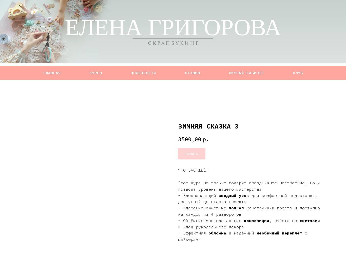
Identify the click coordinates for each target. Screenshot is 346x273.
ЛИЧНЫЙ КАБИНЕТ (246, 72)
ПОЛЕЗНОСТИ (143, 72)
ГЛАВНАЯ (52, 72)
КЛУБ (298, 72)
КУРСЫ (95, 72)
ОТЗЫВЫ (192, 72)
